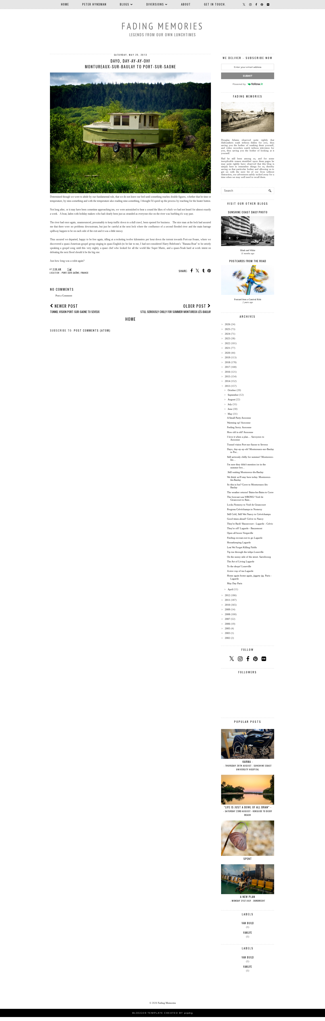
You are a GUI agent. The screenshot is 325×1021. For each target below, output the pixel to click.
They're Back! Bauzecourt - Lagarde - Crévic (250, 523)
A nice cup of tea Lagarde (240, 571)
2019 (227, 357)
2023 (227, 338)
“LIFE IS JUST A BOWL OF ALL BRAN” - (247, 811)
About (186, 4)
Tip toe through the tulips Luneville (245, 552)
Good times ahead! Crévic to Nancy (245, 518)
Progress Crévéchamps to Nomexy (244, 509)
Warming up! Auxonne (238, 422)
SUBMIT (247, 75)
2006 (227, 623)
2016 (227, 371)
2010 (227, 604)
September (233, 394)
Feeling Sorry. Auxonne (239, 427)
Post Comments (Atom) (92, 330)
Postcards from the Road (247, 261)
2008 (227, 614)
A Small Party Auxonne (239, 417)
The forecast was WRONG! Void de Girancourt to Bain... (245, 498)
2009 (227, 609)
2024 (227, 333)
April (230, 589)
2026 (227, 324)
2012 (227, 595)
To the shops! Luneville (239, 566)
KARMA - (247, 765)
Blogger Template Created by (162, 1012)
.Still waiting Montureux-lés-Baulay (245, 472)
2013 (227, 386)
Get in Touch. (215, 4)
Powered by (239, 84)
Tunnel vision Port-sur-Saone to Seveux (247, 444)
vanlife (247, 932)
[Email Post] (68, 269)
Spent (247, 859)
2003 (227, 633)
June (230, 409)
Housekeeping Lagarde (239, 542)
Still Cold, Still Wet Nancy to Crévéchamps (249, 514)
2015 (227, 376)
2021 (227, 348)
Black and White (247, 250)
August (231, 399)
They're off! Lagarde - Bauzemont (244, 528)
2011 (227, 600)
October (232, 390)
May (230, 413)
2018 (227, 362)
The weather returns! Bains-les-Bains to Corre (250, 492)
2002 (227, 638)
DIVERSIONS (155, 4)
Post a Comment (63, 295)
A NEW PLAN (247, 898)
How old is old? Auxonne (240, 432)
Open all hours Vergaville (240, 533)
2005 (227, 628)
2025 (227, 329)
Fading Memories (162, 26)
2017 (227, 367)
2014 (227, 381)
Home (65, 4)
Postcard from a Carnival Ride (247, 299)
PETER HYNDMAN (94, 4)
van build (248, 923)
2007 (227, 619)
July (230, 404)
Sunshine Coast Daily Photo (248, 212)
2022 (227, 343)
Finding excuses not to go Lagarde (244, 537)
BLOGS (124, 4)
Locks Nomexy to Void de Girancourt (246, 504)
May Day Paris (234, 583)
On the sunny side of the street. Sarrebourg (249, 556)
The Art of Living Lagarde (240, 561)
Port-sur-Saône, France (75, 272)
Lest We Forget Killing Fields (242, 547)
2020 (227, 352)
